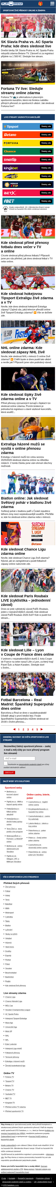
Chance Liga (10, 997)
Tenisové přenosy (12, 1057)
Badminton (9, 977)
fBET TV (8, 1098)
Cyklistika (9, 917)
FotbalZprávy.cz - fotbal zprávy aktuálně (13, 812)
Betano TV (9, 1086)
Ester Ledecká (11, 1044)
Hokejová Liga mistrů (13, 1049)
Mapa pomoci (29, 1169)
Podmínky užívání (43, 1178)
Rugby (7, 981)
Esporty (8, 956)
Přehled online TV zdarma (15, 1107)
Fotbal (7, 891)
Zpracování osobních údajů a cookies (16, 1182)
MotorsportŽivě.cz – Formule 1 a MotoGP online (15, 839)
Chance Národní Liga (13, 1001)
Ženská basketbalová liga (15, 1066)
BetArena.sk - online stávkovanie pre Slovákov (14, 849)
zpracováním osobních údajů (30, 764)
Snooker (8, 968)
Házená (8, 943)
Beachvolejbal (11, 973)
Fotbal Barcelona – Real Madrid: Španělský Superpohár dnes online (27, 704)
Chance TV (9, 1090)
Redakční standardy (26, 1178)
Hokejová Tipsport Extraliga (16, 1019)
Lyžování (8, 930)
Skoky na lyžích (11, 934)
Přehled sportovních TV (14, 1111)
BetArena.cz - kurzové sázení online (12, 794)
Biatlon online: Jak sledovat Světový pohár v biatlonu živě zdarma (26, 502)
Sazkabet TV (10, 1094)
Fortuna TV (9, 1077)
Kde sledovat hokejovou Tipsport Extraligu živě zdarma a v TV (27, 298)
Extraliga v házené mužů (15, 1061)
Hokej (7, 896)
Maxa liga (9, 1023)
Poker (7, 964)
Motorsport (9, 913)
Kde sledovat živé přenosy (15, 986)
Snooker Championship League (17, 1010)
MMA (7, 908)
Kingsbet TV (10, 1103)
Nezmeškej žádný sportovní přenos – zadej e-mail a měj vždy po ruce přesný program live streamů (27, 749)
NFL (7, 1040)
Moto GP (8, 1031)
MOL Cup (9, 1006)
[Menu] (52, 3)
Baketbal (8, 904)
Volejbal (8, 938)
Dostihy (8, 951)
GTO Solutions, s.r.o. (11, 1185)
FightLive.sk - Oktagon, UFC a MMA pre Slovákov (14, 859)
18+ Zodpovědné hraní (43, 1182)
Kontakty (12, 1178)
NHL (7, 1036)
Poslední (42, 729)
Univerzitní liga (11, 1027)
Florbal (8, 960)
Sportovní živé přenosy (15, 10)
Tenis (7, 900)
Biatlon (8, 926)
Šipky (7, 921)
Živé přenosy (10, 887)
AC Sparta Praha (12, 1014)
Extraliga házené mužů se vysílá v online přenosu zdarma (23, 448)
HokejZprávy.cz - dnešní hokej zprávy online (14, 822)
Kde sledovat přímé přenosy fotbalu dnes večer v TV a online (25, 247)
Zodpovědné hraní (8, 1137)
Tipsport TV (9, 1081)
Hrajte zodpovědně (8, 1145)
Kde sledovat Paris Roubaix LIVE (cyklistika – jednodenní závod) (25, 600)
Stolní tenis (9, 947)
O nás (3, 1178)
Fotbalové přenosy (12, 1053)
